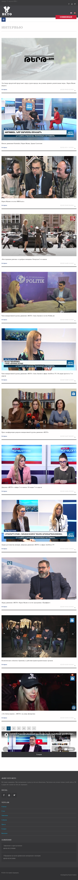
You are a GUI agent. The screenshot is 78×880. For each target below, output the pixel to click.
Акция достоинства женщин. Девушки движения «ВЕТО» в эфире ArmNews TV (28, 545)
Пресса (4, 824)
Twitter (74, 3)
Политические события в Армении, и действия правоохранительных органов (27, 660)
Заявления (5, 815)
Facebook (68, 3)
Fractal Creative (72, 875)
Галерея (4, 829)
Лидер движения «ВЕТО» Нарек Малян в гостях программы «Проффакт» (26, 602)
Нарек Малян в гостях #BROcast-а (13, 201)
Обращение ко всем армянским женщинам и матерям (22, 856)
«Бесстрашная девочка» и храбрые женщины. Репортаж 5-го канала (24, 259)
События (4, 820)
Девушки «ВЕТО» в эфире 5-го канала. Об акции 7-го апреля (22, 487)
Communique (66, 17)
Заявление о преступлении (13, 845)
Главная (4, 806)
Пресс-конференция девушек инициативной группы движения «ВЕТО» (25, 432)
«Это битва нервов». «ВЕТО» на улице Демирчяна (18, 714)
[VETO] (7, 11)
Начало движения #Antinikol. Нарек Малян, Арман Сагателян (22, 143)
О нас (3, 811)
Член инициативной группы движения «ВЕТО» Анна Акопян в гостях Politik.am (28, 316)
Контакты (4, 833)
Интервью (4, 89)
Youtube (71, 3)
